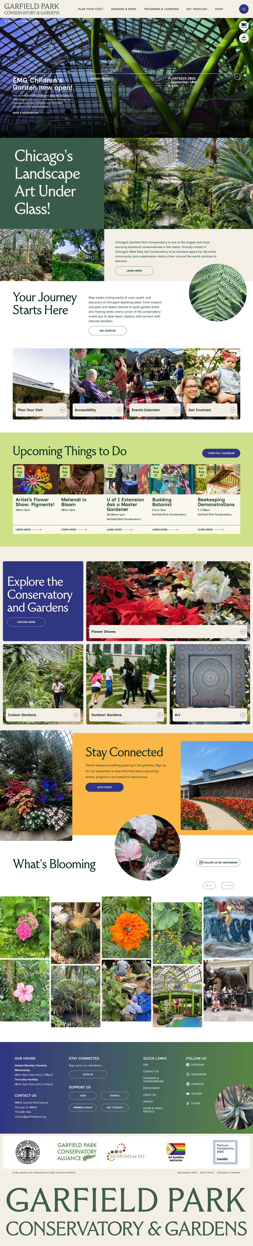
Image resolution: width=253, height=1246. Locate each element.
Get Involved (197, 9)
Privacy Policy (207, 1173)
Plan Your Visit (90, 9)
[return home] (31, 9)
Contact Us (151, 1071)
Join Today (104, 787)
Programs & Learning (161, 9)
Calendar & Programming (153, 1080)
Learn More (98, 105)
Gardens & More (123, 9)
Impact (148, 1101)
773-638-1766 (23, 1112)
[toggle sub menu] (106, 9)
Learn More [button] (23, 529)
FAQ (145, 1064)
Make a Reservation (25, 112)
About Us (149, 1094)
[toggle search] (244, 9)
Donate (115, 1095)
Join (83, 1095)
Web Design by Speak (187, 1173)
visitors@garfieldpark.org (30, 1116)
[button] (43, 85)
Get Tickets (115, 1107)
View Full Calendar (221, 453)
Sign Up (88, 1074)
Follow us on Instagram (220, 862)
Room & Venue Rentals (153, 1110)
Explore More (26, 622)
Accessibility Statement (228, 1173)
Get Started (108, 330)
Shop (219, 9)
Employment (151, 1088)
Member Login (82, 1107)
